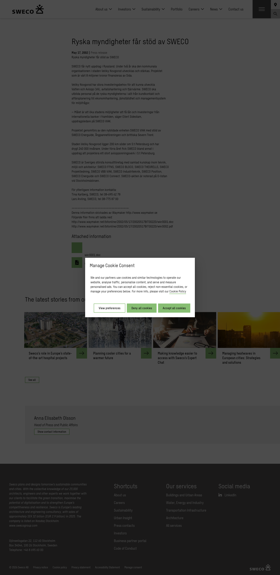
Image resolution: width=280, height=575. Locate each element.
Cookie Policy (177, 291)
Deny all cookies (141, 308)
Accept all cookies (174, 308)
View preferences (109, 308)
